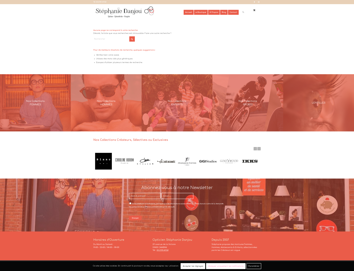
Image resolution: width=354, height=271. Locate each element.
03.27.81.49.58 (101, 2)
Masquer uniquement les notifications (226, 266)
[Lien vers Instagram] (259, 2)
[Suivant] (259, 148)
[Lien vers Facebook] (254, 2)
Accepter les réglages (193, 266)
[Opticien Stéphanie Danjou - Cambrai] (138, 12)
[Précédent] (255, 148)
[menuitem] (188, 12)
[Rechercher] (243, 12)
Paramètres (253, 266)
